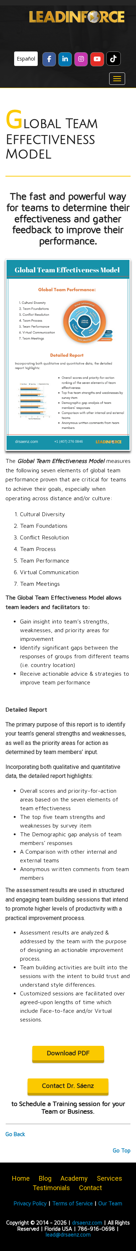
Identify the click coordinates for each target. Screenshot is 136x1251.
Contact (90, 1188)
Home (21, 1178)
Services (109, 1178)
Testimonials (51, 1188)
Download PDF (68, 1053)
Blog (45, 1178)
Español (26, 58)
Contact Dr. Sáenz (68, 1085)
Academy (74, 1178)
